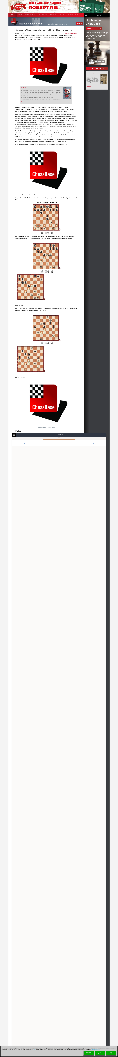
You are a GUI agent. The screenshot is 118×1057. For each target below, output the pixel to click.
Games (90, 438)
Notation (59, 438)
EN (62, 24)
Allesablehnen (100, 1053)
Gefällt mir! (67, 33)
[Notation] (46, 233)
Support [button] (61, 15)
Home (20, 15)
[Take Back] (40, 302)
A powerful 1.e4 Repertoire (96, 73)
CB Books (52, 15)
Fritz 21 (23, 88)
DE (61, 24)
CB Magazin (43, 15)
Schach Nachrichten (30, 23)
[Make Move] (42, 302)
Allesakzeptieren (111, 1053)
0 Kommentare (73, 33)
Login (99, 15)
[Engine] (48, 233)
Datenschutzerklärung (95, 1049)
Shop (12, 15)
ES (64, 24)
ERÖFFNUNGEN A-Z (30, 15)
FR (66, 24)
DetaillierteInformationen (88, 1053)
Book (27, 438)
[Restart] (39, 302)
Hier (34, 1049)
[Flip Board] (42, 233)
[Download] (52, 233)
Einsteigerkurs (73, 15)
